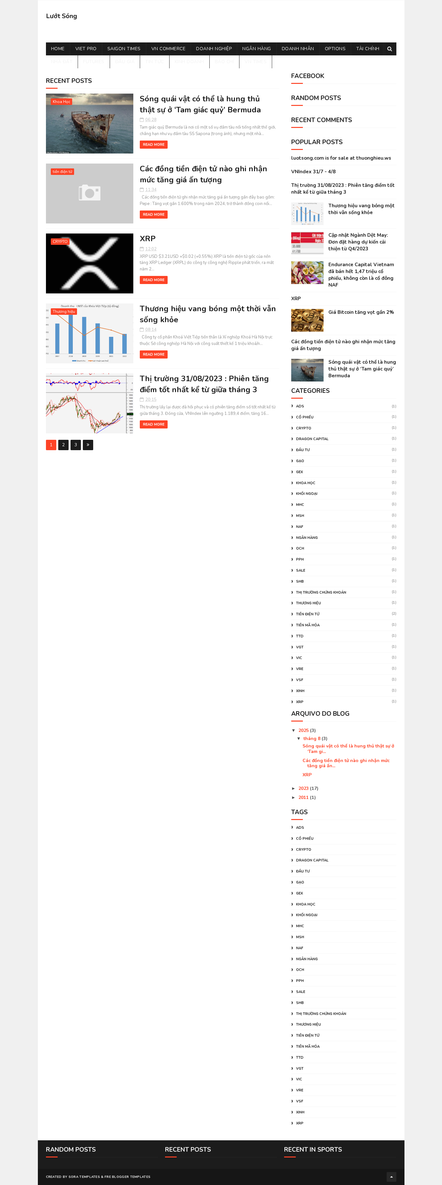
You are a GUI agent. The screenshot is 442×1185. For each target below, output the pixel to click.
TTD (300, 636)
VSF (299, 680)
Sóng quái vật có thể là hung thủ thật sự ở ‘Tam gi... (348, 749)
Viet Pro (86, 49)
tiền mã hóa (308, 625)
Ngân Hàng (256, 49)
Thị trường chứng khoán (321, 592)
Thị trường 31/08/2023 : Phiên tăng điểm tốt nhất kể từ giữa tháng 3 (204, 384)
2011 (304, 797)
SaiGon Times (124, 49)
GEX (299, 472)
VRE (299, 669)
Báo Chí (224, 62)
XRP (148, 239)
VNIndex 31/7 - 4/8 (313, 171)
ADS (300, 406)
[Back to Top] (391, 1177)
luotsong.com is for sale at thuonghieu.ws (341, 158)
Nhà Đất (62, 62)
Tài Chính (368, 49)
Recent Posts (69, 81)
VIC (299, 657)
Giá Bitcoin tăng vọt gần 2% (361, 312)
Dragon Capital (312, 439)
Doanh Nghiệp (214, 49)
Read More (153, 144)
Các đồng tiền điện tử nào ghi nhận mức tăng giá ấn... (346, 763)
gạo (300, 461)
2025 (304, 730)
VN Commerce (168, 49)
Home (58, 49)
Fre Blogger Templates (127, 1177)
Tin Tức (154, 62)
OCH (300, 548)
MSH (300, 515)
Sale (300, 570)
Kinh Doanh (189, 62)
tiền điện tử (62, 171)
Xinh (300, 691)
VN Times (256, 62)
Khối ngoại (306, 493)
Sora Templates (84, 1177)
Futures (94, 62)
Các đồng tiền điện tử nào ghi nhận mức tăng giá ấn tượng (203, 174)
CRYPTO (60, 241)
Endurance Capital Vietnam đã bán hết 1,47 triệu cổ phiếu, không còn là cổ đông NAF (361, 274)
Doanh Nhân (298, 49)
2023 (304, 788)
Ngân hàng (307, 537)
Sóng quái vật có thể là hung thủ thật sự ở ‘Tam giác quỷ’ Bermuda (200, 104)
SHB (300, 581)
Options (335, 49)
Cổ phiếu (305, 417)
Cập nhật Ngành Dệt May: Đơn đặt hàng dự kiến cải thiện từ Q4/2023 (358, 242)
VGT (300, 647)
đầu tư (303, 450)
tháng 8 (313, 738)
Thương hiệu (64, 311)
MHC (300, 504)
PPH (300, 559)
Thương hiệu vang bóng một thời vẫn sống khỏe (361, 209)
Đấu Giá (125, 62)
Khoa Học (61, 101)
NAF (299, 526)
